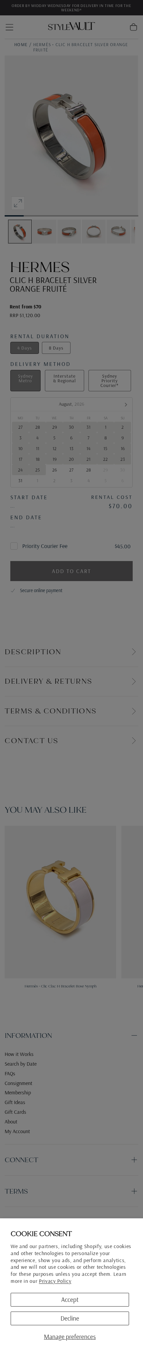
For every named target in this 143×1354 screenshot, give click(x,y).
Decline (70, 1318)
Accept (69, 1300)
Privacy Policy (55, 1280)
